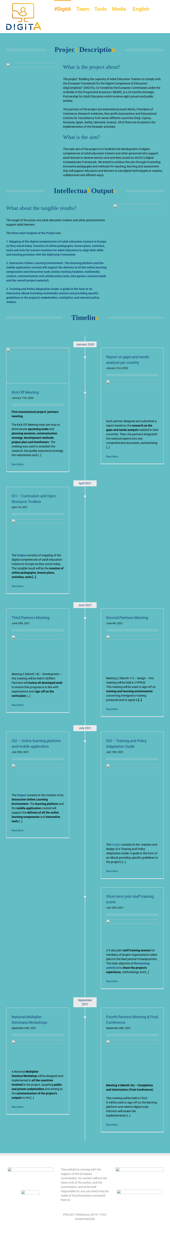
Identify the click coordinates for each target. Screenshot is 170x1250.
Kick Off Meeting (25, 392)
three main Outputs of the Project (34, 233)
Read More (17, 464)
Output (116, 844)
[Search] (157, 8)
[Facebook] (75, 1234)
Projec (65, 50)
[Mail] (94, 1234)
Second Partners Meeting (127, 617)
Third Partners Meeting (31, 617)
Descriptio (96, 50)
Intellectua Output (85, 191)
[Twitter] (82, 1234)
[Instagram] (88, 1234)
